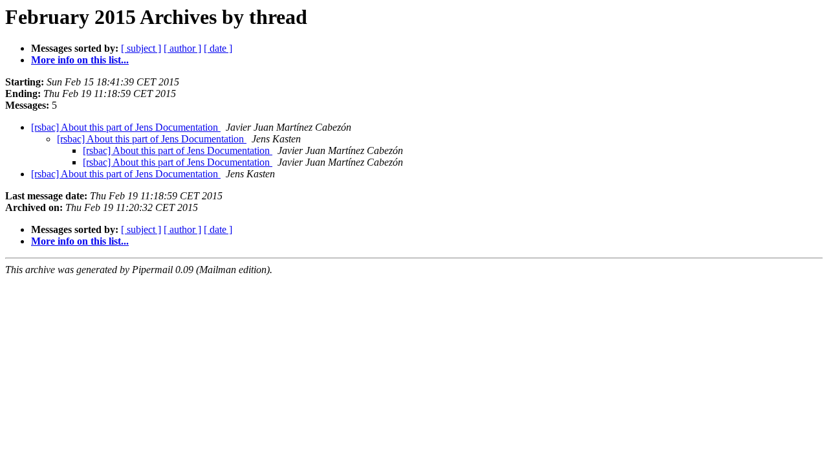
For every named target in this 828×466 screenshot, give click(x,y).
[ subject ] (141, 48)
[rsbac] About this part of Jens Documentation (126, 127)
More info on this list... (80, 59)
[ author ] (182, 48)
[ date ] (218, 48)
